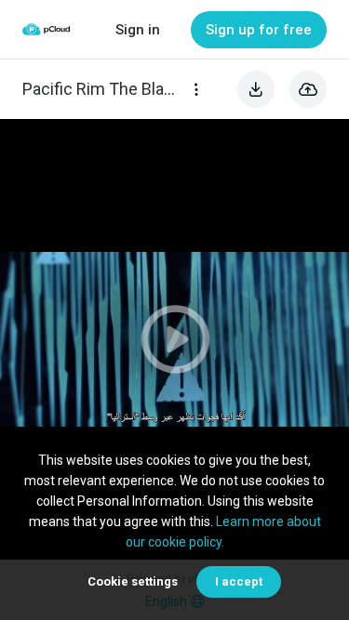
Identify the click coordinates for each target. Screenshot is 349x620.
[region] (174, 339)
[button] (174, 339)
